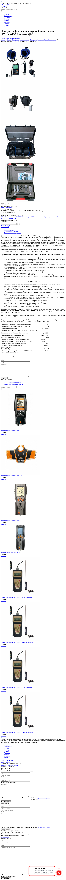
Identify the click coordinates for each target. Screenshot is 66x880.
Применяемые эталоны (11, 231)
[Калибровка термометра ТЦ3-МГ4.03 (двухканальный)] (20, 596)
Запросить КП (5, 227)
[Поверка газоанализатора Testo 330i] (20, 474)
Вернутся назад (5, 837)
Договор (6, 20)
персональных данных (43, 798)
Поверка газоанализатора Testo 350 (11, 520)
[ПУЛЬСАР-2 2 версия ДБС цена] (20, 121)
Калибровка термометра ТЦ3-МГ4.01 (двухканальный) (17, 687)
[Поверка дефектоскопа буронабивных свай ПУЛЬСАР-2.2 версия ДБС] (20, 81)
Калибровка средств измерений (13, 384)
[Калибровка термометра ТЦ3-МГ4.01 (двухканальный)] (20, 686)
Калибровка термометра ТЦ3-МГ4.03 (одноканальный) (17, 642)
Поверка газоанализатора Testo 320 (11, 430)
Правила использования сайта (9, 765)
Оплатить (7, 25)
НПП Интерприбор (6, 207)
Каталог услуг (8, 16)
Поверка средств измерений (12, 382)
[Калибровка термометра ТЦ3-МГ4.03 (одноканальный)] (20, 641)
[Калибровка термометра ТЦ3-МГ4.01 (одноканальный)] (20, 731)
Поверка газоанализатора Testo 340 (11, 552)
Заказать (6, 23)
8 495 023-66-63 (5, 4)
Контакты (7, 26)
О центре (7, 19)
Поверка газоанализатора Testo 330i (11, 475)
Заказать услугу (5, 225)
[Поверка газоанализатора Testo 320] (20, 429)
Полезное (7, 17)
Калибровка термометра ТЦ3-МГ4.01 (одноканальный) (17, 732)
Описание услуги (9, 230)
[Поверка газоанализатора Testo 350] (20, 519)
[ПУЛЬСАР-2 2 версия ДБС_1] (20, 201)
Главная (6, 14)
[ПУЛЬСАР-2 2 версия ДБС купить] (20, 161)
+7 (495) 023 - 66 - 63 (7, 760)
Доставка (7, 22)
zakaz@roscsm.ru (5, 6)
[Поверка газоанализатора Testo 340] (20, 551)
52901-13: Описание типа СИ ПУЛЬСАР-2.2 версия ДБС (17, 217)
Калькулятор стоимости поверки (10, 38)
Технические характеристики (12, 233)
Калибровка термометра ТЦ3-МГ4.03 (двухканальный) (17, 597)
